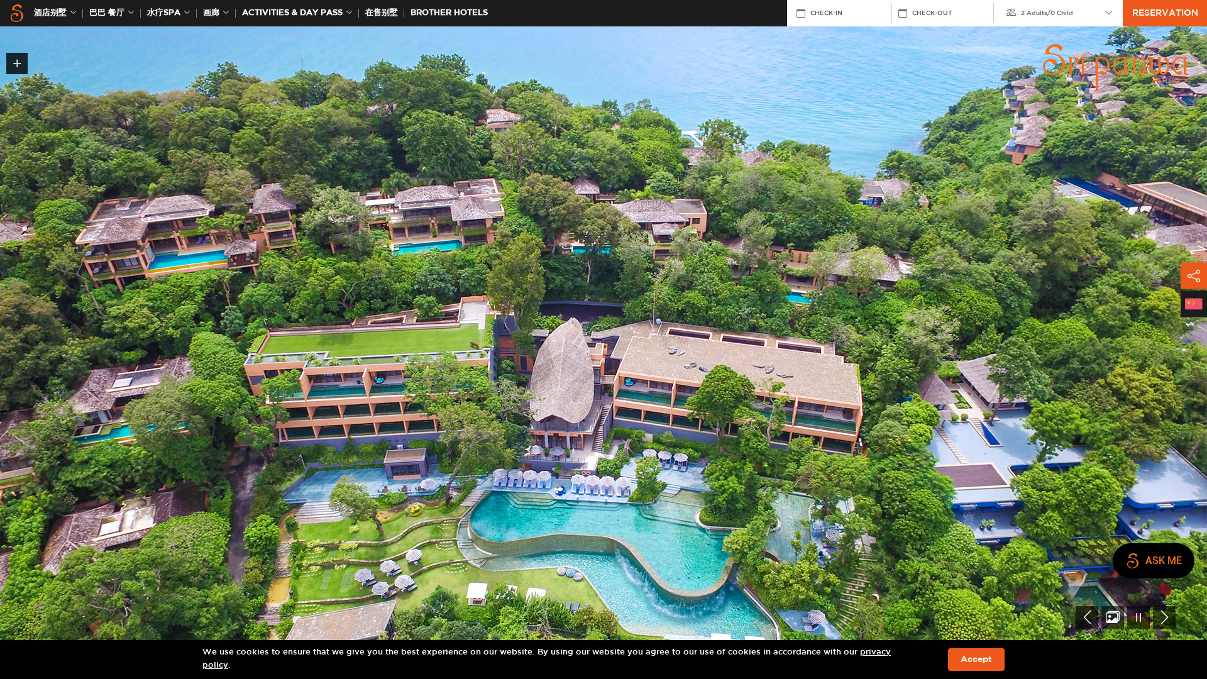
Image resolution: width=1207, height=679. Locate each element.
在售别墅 (381, 12)
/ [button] (1047, 13)
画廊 (211, 12)
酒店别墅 (50, 12)
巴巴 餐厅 (106, 12)
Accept (976, 659)
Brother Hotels (449, 12)
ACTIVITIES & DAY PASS (292, 12)
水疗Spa (163, 12)
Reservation (1165, 13)
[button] (1087, 617)
